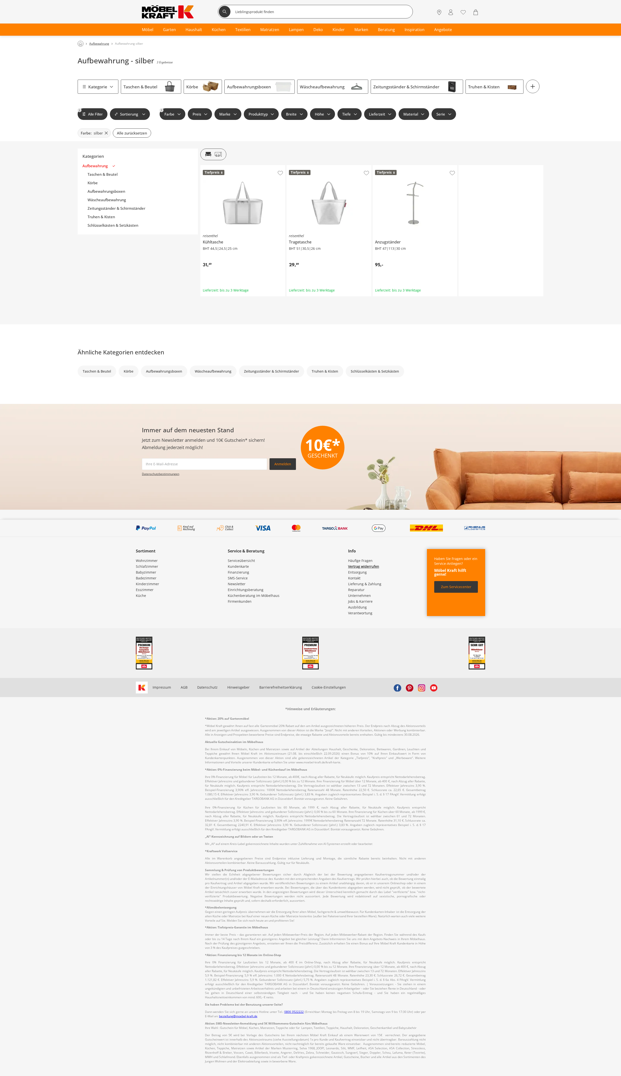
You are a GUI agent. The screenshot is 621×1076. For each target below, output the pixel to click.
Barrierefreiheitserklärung (280, 687)
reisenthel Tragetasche (305, 167)
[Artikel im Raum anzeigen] (213, 154)
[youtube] (433, 687)
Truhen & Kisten (484, 87)
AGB (184, 687)
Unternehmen (359, 595)
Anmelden (282, 464)
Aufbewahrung (95, 166)
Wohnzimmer (147, 560)
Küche (141, 595)
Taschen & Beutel (140, 87)
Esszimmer (145, 589)
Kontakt (354, 578)
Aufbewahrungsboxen (249, 87)
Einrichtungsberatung (245, 589)
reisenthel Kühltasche (218, 167)
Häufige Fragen (360, 560)
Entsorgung (357, 572)
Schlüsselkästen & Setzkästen (113, 225)
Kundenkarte (238, 566)
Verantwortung (360, 613)
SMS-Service (238, 578)
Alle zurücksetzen (132, 133)
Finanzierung (238, 572)
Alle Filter (91, 112)
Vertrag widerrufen (363, 566)
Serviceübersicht (241, 560)
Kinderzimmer (147, 584)
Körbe (192, 87)
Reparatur (356, 589)
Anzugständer (384, 167)
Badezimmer (146, 578)
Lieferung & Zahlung (364, 584)
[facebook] (397, 687)
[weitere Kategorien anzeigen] (532, 86)
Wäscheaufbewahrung (322, 87)
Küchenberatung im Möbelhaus (253, 595)
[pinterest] (409, 687)
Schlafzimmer (147, 566)
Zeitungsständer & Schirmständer (406, 87)
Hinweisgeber (238, 687)
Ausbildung (357, 607)
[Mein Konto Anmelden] (451, 12)
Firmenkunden (240, 601)
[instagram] (421, 687)
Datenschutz (207, 687)
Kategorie (97, 87)
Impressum (162, 687)
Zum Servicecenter (456, 586)
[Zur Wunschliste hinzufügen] (280, 173)
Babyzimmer (146, 572)
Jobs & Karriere (360, 601)
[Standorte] (439, 12)
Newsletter (236, 584)
